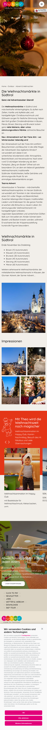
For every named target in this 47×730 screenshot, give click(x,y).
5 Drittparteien (26, 635)
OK (23, 713)
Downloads (12, 605)
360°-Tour (11, 608)
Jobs (8, 599)
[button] (42, 629)
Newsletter (12, 596)
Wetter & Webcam (15, 602)
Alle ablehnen (23, 718)
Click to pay (12, 593)
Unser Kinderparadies (13, 583)
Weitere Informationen (23, 723)
